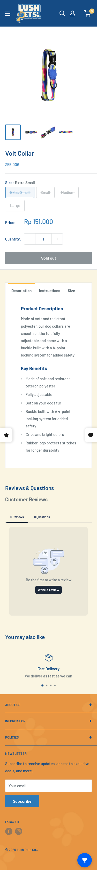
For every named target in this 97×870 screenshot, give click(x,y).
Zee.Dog (12, 164)
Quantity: (13, 239)
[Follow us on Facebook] (8, 831)
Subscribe (22, 801)
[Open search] (62, 13)
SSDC (22, 859)
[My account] (72, 13)
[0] (87, 13)
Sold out (48, 257)
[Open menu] (7, 14)
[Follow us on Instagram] (18, 831)
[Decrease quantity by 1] (29, 239)
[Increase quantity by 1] (57, 239)
